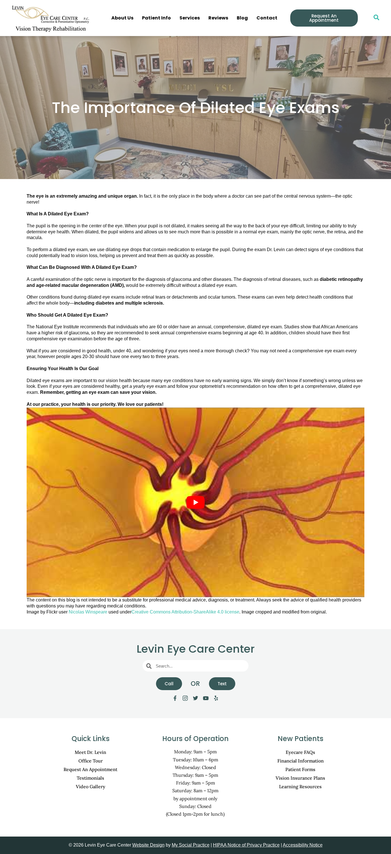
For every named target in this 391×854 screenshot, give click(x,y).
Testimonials (90, 778)
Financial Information (300, 761)
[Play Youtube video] (195, 502)
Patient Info (156, 18)
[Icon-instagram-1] (185, 698)
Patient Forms (300, 769)
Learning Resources (300, 786)
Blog (242, 18)
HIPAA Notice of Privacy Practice (246, 845)
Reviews (218, 18)
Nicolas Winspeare (88, 611)
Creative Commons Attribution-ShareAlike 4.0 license (185, 611)
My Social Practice (191, 845)
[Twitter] (195, 698)
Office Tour (90, 761)
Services (189, 18)
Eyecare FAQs (300, 752)
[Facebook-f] (175, 698)
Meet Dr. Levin (90, 752)
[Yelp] (216, 698)
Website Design (148, 845)
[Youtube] (206, 698)
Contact (266, 18)
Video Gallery (90, 786)
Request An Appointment (90, 769)
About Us (122, 18)
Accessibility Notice (303, 845)
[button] (373, 18)
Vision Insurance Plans (300, 778)
